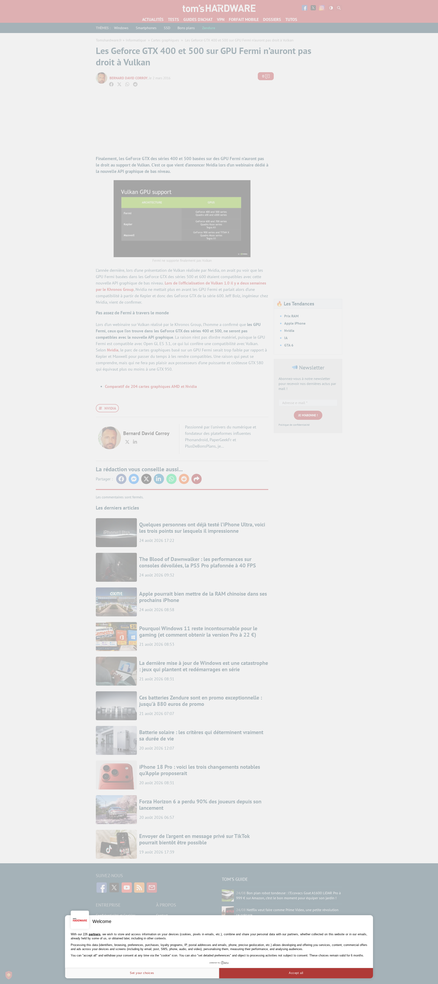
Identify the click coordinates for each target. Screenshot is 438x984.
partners (94, 934)
